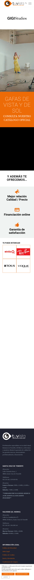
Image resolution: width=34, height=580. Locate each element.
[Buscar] (25, 3)
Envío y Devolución (9, 558)
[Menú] (29, 3)
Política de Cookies (8, 555)
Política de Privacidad (9, 548)
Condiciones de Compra (10, 562)
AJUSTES (5, 577)
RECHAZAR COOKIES (22, 574)
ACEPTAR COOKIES (8, 574)
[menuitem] (25, 3)
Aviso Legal (6, 551)
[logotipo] (14, 3)
